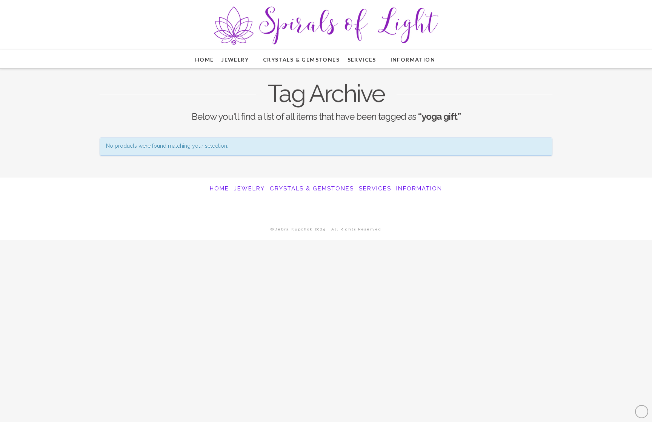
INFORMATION (419, 188)
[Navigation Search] (453, 58)
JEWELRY (249, 188)
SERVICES (375, 188)
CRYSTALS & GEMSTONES (312, 188)
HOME (219, 188)
